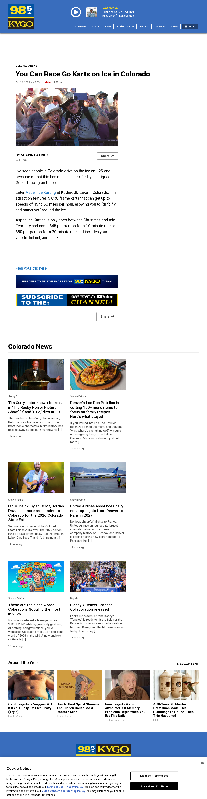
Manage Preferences (154, 775)
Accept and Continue (154, 786)
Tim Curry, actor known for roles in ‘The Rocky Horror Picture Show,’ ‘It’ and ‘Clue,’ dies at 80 (35, 407)
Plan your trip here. (32, 268)
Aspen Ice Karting (41, 192)
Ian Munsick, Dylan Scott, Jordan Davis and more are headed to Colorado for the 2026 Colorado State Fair (36, 513)
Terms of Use (55, 786)
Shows (174, 26)
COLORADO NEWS (26, 65)
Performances (125, 26)
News (108, 26)
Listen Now (79, 26)
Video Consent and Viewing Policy (63, 791)
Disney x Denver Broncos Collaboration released (91, 607)
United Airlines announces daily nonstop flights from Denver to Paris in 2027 (96, 511)
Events (144, 26)
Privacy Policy (74, 786)
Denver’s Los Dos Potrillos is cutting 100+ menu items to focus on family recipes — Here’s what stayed (94, 410)
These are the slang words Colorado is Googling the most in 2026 (34, 609)
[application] (67, 117)
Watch (95, 26)
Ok (202, 762)
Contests (159, 26)
